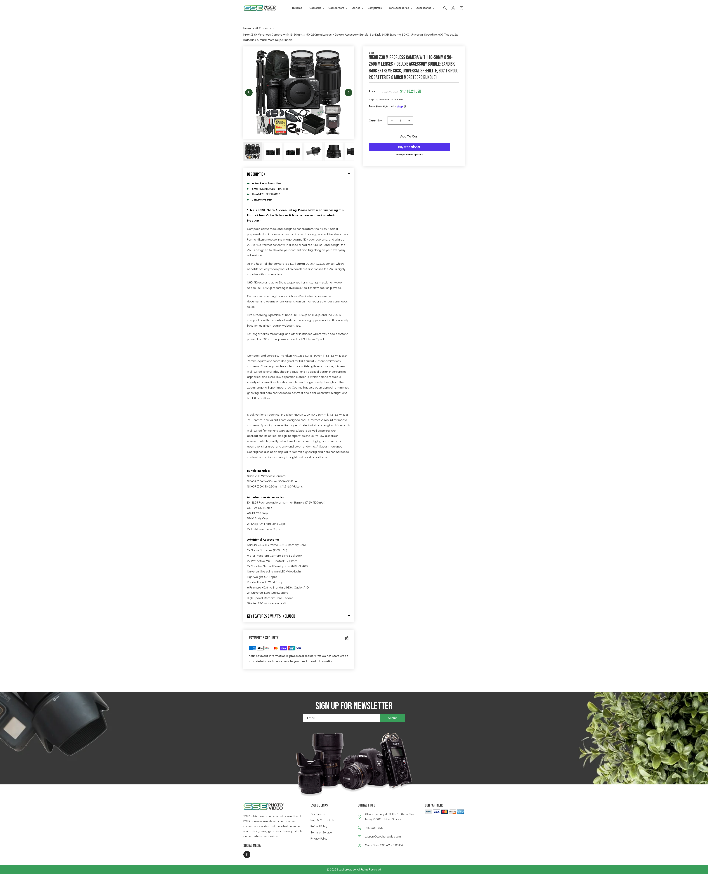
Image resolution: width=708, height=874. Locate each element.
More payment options (409, 154)
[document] (298, 92)
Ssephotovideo (346, 869)
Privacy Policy (318, 838)
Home (247, 28)
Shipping (374, 99)
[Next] (348, 92)
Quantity (375, 120)
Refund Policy (318, 826)
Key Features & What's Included (271, 616)
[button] (315, 8)
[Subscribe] (392, 718)
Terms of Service (321, 832)
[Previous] (249, 92)
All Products (263, 28)
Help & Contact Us (322, 820)
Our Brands (317, 814)
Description (256, 174)
